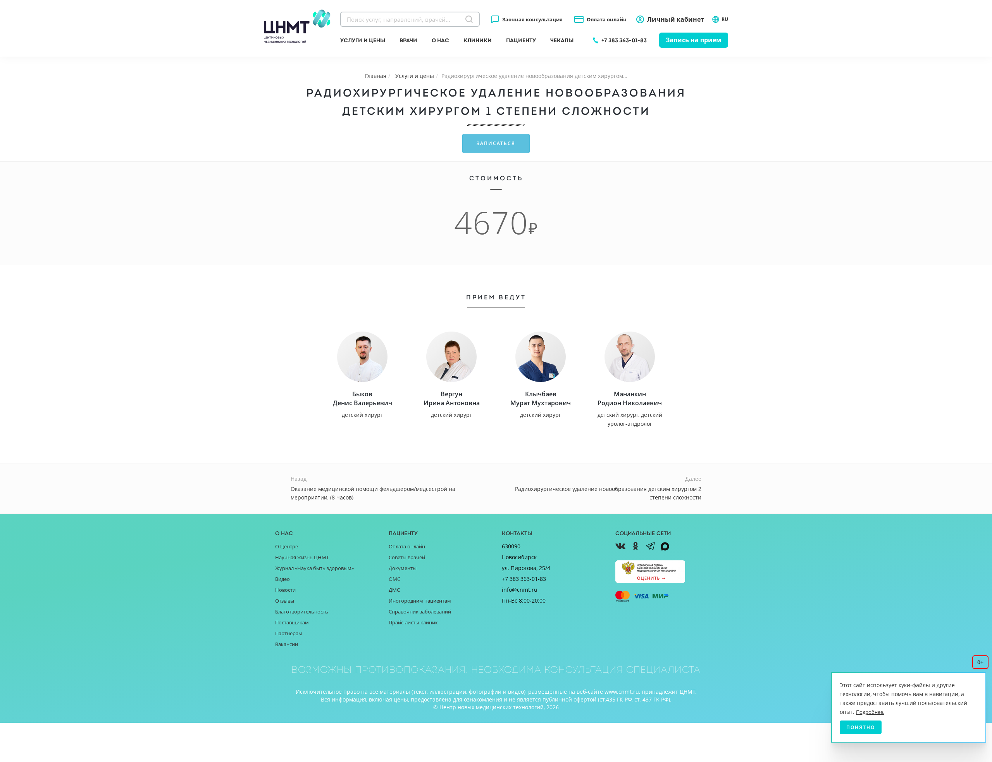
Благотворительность (301, 611)
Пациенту (521, 40)
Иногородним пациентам (420, 600)
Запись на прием (694, 40)
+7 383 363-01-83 (624, 40)
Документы (403, 568)
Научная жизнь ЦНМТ (302, 557)
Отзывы (284, 600)
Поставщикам (292, 622)
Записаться (496, 143)
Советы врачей (407, 557)
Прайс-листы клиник (413, 622)
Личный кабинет (675, 19)
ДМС (394, 589)
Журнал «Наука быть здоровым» (314, 568)
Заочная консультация (532, 19)
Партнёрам (288, 633)
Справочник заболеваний (420, 611)
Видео (282, 578)
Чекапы (562, 40)
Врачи (408, 40)
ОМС (394, 578)
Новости (285, 589)
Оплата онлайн (607, 19)
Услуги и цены (362, 40)
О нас (440, 40)
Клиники (477, 40)
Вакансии (286, 644)
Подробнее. (870, 711)
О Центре (286, 546)
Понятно (860, 727)
